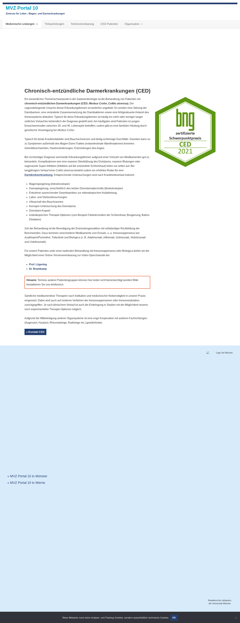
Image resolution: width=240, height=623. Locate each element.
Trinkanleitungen (54, 24)
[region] (120, 52)
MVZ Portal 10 (22, 8)
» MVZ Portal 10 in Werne (26, 482)
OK (174, 617)
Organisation (132, 24)
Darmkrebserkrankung (38, 175)
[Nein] (236, 617)
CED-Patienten (109, 24)
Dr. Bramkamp (38, 268)
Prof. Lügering (38, 264)
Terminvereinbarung (82, 24)
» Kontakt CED (35, 332)
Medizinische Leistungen (20, 24)
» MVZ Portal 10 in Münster (27, 476)
